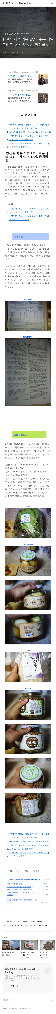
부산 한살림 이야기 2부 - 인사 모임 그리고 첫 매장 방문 (29, 138)
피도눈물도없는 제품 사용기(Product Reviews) (22, 880)
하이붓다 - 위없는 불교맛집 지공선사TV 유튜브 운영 (20, 75)
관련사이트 (6, 1000)
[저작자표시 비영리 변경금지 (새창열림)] (35, 871)
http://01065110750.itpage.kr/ (21, 91)
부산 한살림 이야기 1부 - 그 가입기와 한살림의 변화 (29, 145)
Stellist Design (8, 1005)
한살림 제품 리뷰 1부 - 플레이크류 (30, 132)
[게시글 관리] (18, 871)
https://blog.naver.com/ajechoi (21, 72)
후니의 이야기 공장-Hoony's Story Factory (17, 3)
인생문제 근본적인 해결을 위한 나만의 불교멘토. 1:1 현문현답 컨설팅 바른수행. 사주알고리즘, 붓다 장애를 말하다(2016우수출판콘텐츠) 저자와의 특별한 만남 (20, 81)
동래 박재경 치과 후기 (14, 884)
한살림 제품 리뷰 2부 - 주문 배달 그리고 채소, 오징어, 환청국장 (29, 126)
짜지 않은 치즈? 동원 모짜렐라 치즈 (19, 887)
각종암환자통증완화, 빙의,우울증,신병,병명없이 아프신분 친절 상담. (19, 99)
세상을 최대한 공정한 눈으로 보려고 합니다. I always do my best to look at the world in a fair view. (22, 978)
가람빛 (5, 1009)
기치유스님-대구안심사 (20, 94)
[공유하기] (15, 871)
